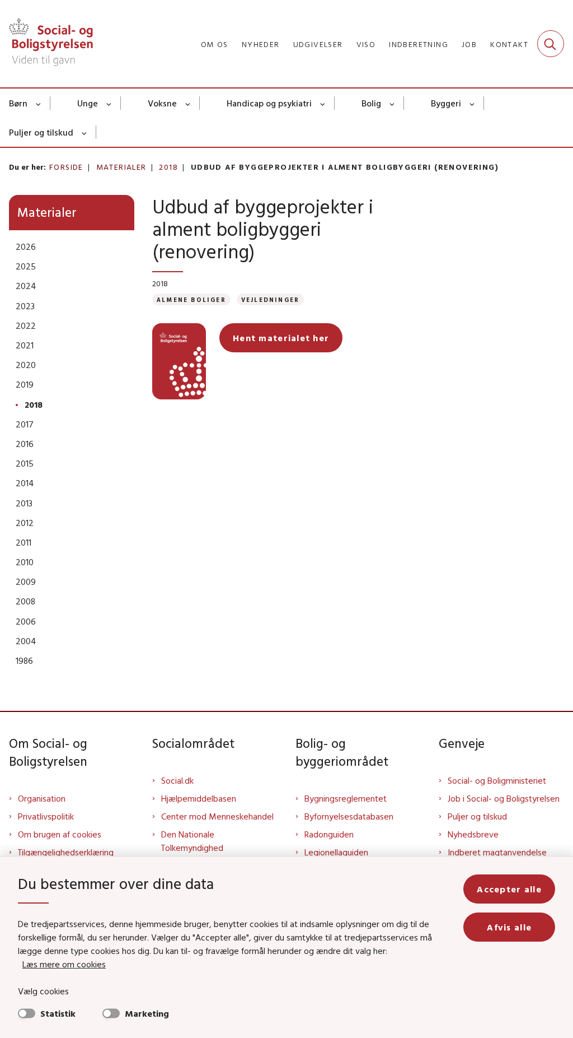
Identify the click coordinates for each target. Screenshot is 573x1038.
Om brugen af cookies (59, 834)
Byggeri (446, 103)
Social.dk (177, 780)
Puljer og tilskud (41, 132)
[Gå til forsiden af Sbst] (46, 43)
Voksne (162, 103)
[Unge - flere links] (109, 103)
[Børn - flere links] (38, 103)
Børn (18, 103)
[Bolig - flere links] (392, 103)
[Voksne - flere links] (188, 103)
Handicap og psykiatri (269, 103)
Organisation (41, 798)
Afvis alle (509, 927)
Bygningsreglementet (345, 798)
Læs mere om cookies (64, 964)
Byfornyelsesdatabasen (348, 816)
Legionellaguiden (336, 852)
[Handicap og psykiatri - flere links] (323, 103)
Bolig (371, 103)
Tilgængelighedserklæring (66, 852)
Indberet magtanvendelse (497, 852)
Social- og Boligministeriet (497, 780)
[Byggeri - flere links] (472, 103)
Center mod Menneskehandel (217, 816)
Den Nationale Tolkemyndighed (192, 840)
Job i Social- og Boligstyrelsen (504, 798)
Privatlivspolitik (46, 816)
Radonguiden (329, 834)
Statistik (58, 1013)
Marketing (147, 1013)
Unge (87, 103)
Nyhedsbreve (473, 834)
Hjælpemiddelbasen (198, 798)
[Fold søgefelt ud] (550, 43)
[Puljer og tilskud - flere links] (84, 132)
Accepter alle (509, 889)
